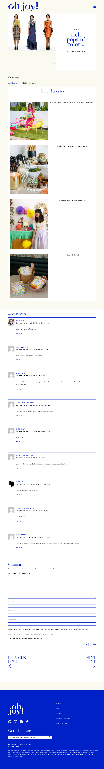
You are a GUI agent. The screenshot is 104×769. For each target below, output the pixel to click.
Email (11, 611)
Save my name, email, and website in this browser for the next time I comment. (49, 629)
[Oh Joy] (23, 6)
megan (20, 320)
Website (12, 620)
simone (20, 373)
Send (89, 644)
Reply (19, 333)
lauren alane (25, 403)
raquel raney (25, 508)
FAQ (57, 708)
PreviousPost (17, 660)
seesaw (21, 429)
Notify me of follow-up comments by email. (31, 634)
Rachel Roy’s (17, 83)
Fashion (76, 29)
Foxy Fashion (24, 455)
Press (59, 713)
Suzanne (22, 535)
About (59, 703)
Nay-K (19, 482)
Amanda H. (22, 347)
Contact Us (61, 723)
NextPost (91, 660)
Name (11, 602)
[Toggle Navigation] (95, 6)
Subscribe (49, 737)
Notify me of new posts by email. (26, 639)
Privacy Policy (63, 718)
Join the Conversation (19, 573)
